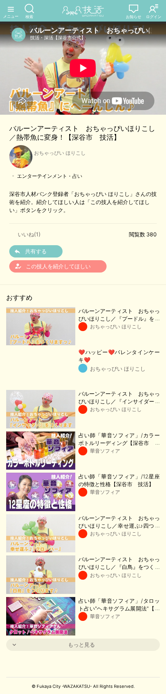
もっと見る (81, 644)
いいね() (29, 234)
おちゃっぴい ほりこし (60, 153)
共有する (36, 251)
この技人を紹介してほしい (52, 266)
